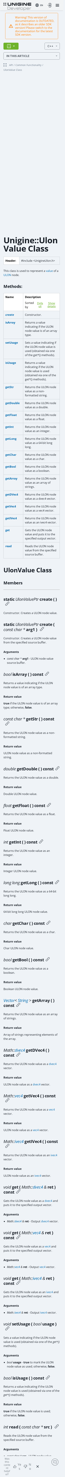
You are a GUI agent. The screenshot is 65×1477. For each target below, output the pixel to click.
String (23, 1000)
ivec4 (19, 1141)
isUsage (10, 363)
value (49, 271)
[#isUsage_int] (48, 1378)
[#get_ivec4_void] (18, 1283)
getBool (10, 467)
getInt (9, 427)
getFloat (11, 415)
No (30, 1466)
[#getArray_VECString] (18, 1005)
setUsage (11, 343)
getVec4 (10, 506)
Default (40, 305)
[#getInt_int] (41, 842)
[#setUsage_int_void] (7, 1329)
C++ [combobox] (50, 46)
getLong (10, 439)
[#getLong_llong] (57, 882)
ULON (7, 275)
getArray (11, 478)
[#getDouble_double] (57, 768)
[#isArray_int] (47, 674)
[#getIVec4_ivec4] (7, 1146)
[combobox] (39, 5)
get (7, 530)
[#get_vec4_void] (18, 1237)
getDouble (12, 403)
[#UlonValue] (7, 604)
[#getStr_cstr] (7, 724)
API (11, 65)
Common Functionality (28, 65)
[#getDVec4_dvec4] (18, 1055)
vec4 (19, 1096)
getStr (9, 387)
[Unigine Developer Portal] (17, 6)
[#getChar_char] (48, 923)
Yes (19, 1466)
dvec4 (20, 1050)
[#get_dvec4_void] (18, 1192)
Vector (9, 1000)
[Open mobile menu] (57, 5)
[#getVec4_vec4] (7, 1100)
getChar (10, 455)
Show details (51, 305)
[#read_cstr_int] (57, 1426)
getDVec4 (11, 494)
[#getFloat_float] (49, 805)
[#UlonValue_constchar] (42, 629)
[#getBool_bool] (48, 959)
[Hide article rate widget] (37, 1466)
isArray (10, 322)
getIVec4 (11, 518)
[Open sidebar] (11, 46)
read (8, 546)
